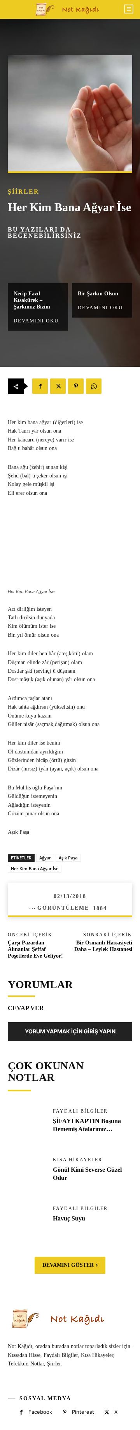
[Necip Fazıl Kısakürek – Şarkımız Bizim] (38, 265)
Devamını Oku (36, 320)
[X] (58, 386)
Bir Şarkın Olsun (98, 294)
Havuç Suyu (69, 1218)
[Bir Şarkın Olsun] (102, 265)
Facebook (40, 1412)
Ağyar (45, 858)
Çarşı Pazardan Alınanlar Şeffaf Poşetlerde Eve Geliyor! (35, 949)
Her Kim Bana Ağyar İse (34, 868)
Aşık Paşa (68, 858)
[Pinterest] (76, 386)
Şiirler (23, 192)
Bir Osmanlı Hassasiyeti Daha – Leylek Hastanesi (103, 946)
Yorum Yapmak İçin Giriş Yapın (70, 1031)
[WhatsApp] (94, 386)
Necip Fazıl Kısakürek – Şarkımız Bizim (32, 300)
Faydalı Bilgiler (80, 1111)
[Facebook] (40, 386)
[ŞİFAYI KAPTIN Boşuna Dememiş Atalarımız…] (26, 1125)
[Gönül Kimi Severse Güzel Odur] (26, 1174)
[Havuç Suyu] (26, 1222)
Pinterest (83, 1412)
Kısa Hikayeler (77, 1159)
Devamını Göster (68, 1265)
